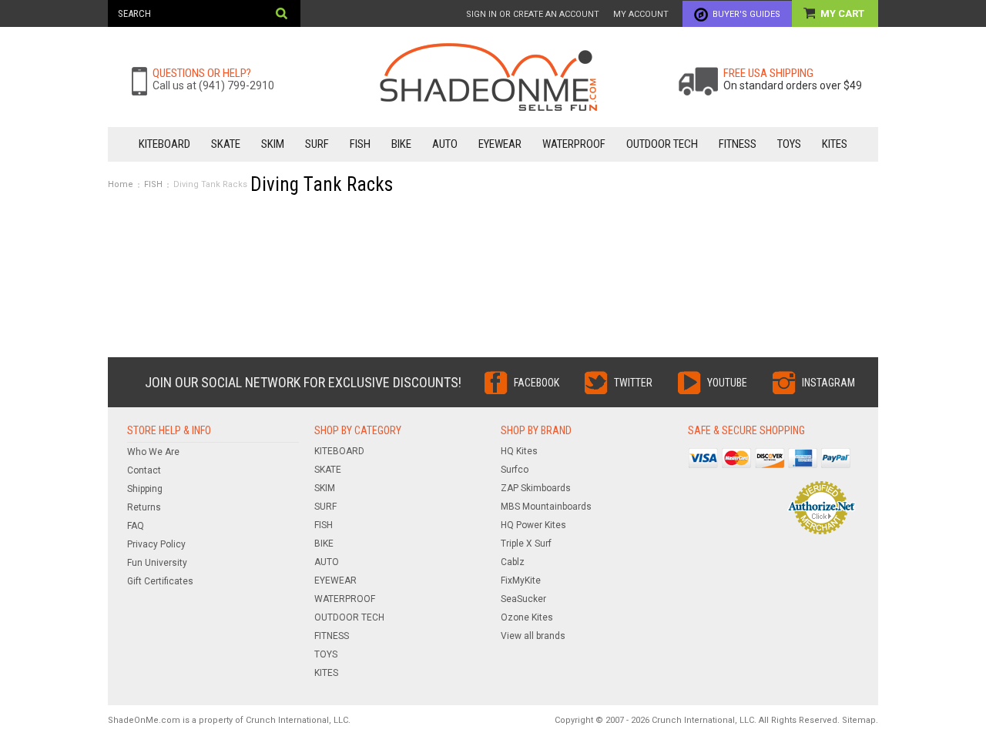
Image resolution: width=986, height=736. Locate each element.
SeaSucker (523, 599)
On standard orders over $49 (792, 85)
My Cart (843, 13)
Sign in (481, 14)
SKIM (272, 144)
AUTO (445, 144)
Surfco (514, 469)
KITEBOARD (164, 144)
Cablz (513, 562)
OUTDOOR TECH (662, 144)
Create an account (556, 14)
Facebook (536, 382)
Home (120, 184)
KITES (834, 144)
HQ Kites (519, 451)
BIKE (401, 144)
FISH (360, 144)
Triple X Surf (526, 543)
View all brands (533, 636)
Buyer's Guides (746, 14)
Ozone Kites (527, 617)
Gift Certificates (160, 581)
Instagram (828, 382)
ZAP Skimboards (536, 488)
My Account (641, 14)
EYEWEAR (500, 144)
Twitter (633, 382)
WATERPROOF (573, 144)
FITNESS (737, 144)
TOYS (789, 144)
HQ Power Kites (533, 525)
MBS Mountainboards (546, 506)
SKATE (225, 144)
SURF (317, 144)
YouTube (727, 382)
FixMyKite (521, 580)
